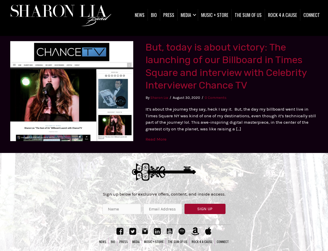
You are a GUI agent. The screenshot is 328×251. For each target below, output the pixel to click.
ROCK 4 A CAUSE (282, 15)
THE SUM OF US (248, 15)
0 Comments (216, 97)
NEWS (140, 15)
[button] (204, 209)
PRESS (168, 15)
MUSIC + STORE (214, 15)
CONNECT (311, 15)
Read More (156, 139)
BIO (154, 15)
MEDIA (186, 15)
